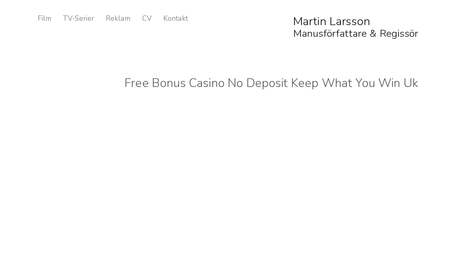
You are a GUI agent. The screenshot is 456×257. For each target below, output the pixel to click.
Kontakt (175, 18)
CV (147, 18)
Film (45, 18)
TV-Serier (78, 18)
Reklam (118, 18)
